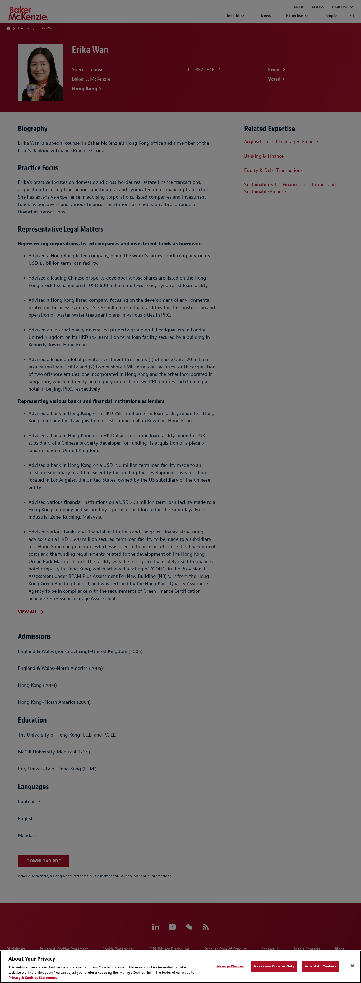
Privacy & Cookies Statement (32, 977)
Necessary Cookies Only (274, 966)
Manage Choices (230, 966)
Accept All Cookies (320, 966)
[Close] (352, 966)
